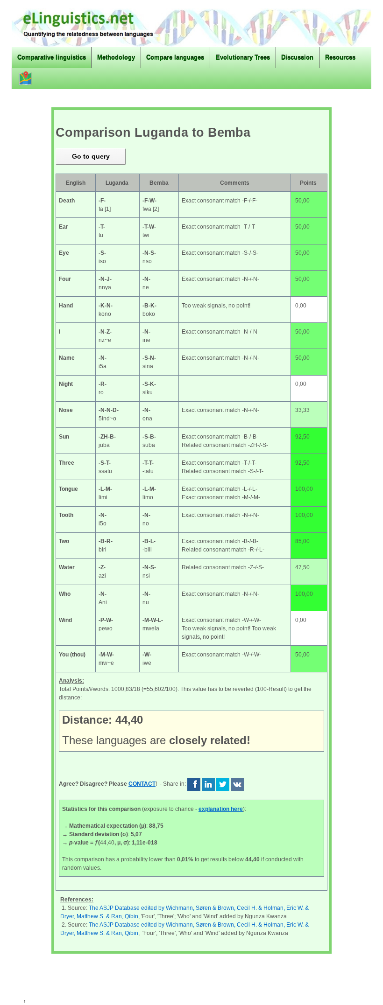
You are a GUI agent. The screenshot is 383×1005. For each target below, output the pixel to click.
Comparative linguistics (51, 57)
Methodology (116, 57)
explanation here (221, 809)
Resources (340, 57)
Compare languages (175, 57)
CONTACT (142, 784)
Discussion (297, 57)
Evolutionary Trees (243, 57)
